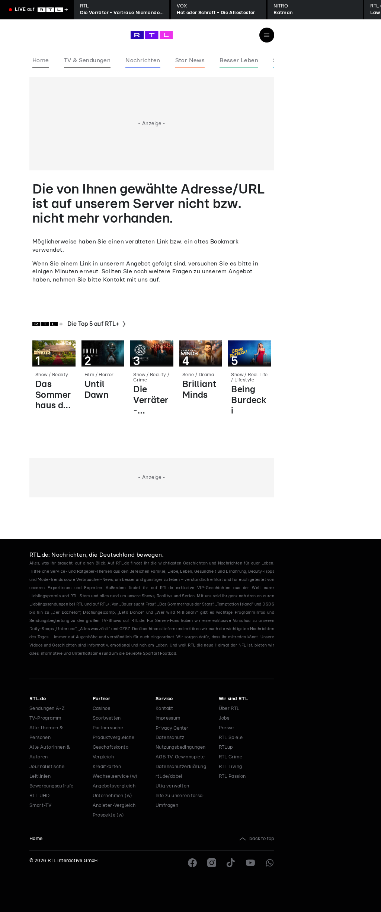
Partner (102, 698)
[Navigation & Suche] (266, 35)
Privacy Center (172, 728)
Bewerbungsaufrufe (51, 786)
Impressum (168, 718)
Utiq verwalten (172, 786)
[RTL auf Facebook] (192, 862)
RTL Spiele (231, 737)
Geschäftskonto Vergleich (111, 752)
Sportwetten (107, 718)
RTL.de (37, 698)
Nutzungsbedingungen (181, 747)
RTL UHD (39, 795)
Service (164, 698)
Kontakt (114, 280)
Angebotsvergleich (114, 786)
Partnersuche (108, 728)
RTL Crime (231, 757)
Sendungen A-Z (47, 708)
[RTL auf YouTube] (250, 862)
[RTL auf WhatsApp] (269, 862)
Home (36, 838)
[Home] (152, 35)
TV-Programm (45, 718)
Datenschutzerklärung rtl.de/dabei (181, 771)
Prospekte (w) (108, 815)
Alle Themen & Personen (46, 733)
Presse (226, 728)
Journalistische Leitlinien (46, 771)
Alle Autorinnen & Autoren (49, 752)
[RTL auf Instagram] (211, 862)
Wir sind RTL (233, 698)
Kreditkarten (107, 766)
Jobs (224, 718)
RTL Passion (232, 776)
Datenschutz (170, 737)
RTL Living (230, 766)
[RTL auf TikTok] (231, 862)
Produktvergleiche (114, 737)
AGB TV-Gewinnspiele (180, 757)
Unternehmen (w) (112, 795)
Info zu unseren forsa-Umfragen (180, 800)
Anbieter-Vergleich (114, 805)
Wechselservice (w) (115, 776)
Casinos (102, 708)
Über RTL (229, 708)
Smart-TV (40, 805)
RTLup (226, 747)
